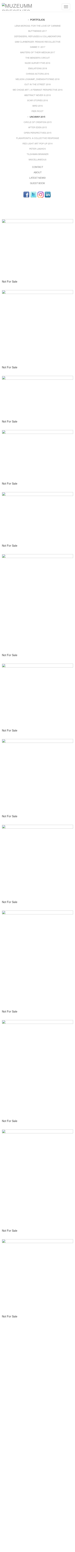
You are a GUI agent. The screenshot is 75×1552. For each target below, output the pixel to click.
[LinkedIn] (48, 194)
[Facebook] (26, 194)
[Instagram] (41, 194)
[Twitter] (33, 194)
